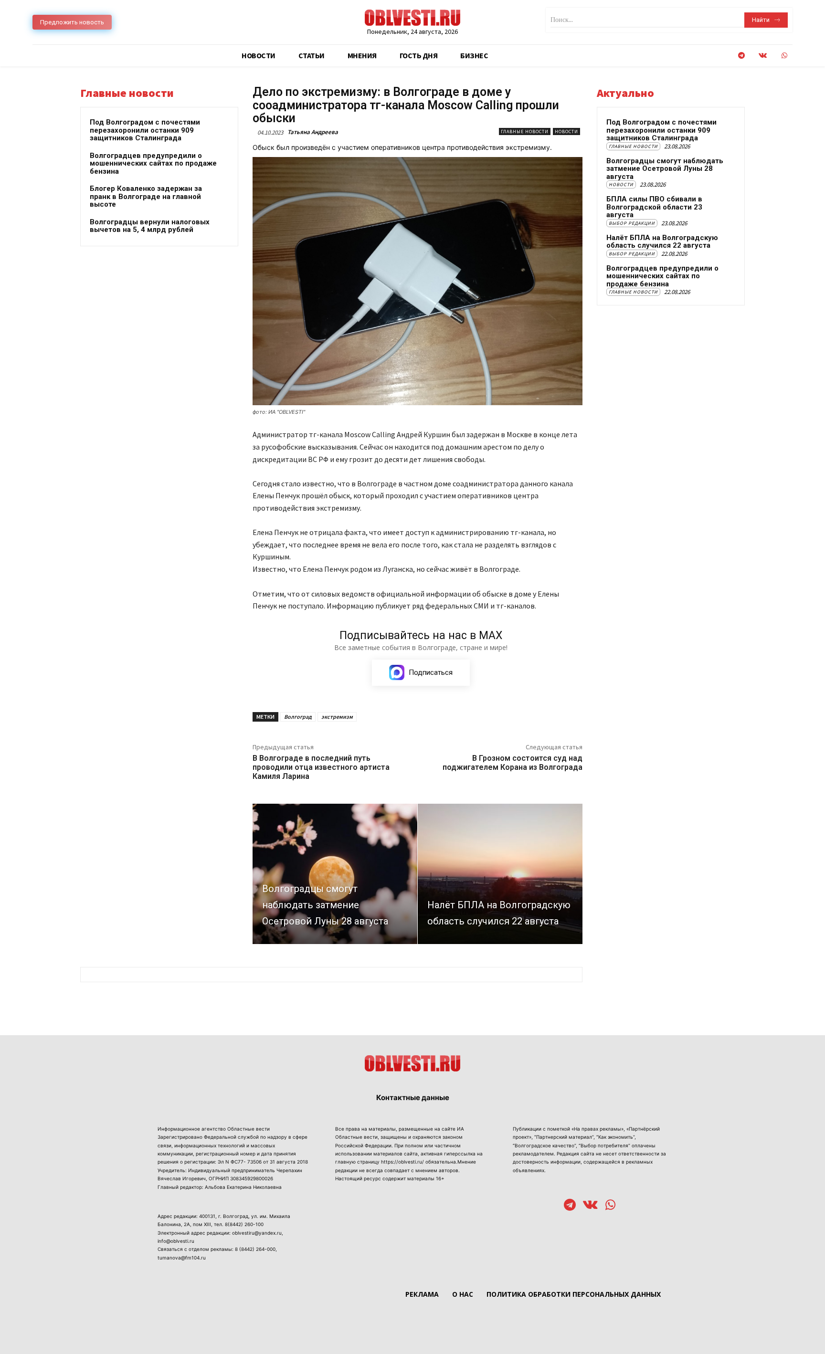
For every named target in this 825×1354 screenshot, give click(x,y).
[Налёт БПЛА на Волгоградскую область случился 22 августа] (500, 874)
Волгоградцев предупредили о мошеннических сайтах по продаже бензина (153, 163)
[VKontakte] (762, 55)
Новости (566, 131)
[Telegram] (741, 55)
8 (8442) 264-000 (255, 1249)
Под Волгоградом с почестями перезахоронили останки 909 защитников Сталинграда (145, 130)
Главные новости (525, 131)
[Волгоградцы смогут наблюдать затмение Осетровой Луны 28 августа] (335, 874)
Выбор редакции (632, 223)
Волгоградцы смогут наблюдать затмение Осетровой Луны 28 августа (664, 169)
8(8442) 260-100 (244, 1224)
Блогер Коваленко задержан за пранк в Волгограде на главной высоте (146, 196)
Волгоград (298, 716)
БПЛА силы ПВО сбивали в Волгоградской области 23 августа (654, 207)
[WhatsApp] (784, 55)
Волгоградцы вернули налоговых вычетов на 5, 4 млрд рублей (150, 226)
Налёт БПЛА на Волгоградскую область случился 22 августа (662, 241)
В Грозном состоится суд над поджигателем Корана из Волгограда (512, 763)
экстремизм (337, 716)
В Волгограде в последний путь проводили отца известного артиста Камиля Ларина (321, 767)
